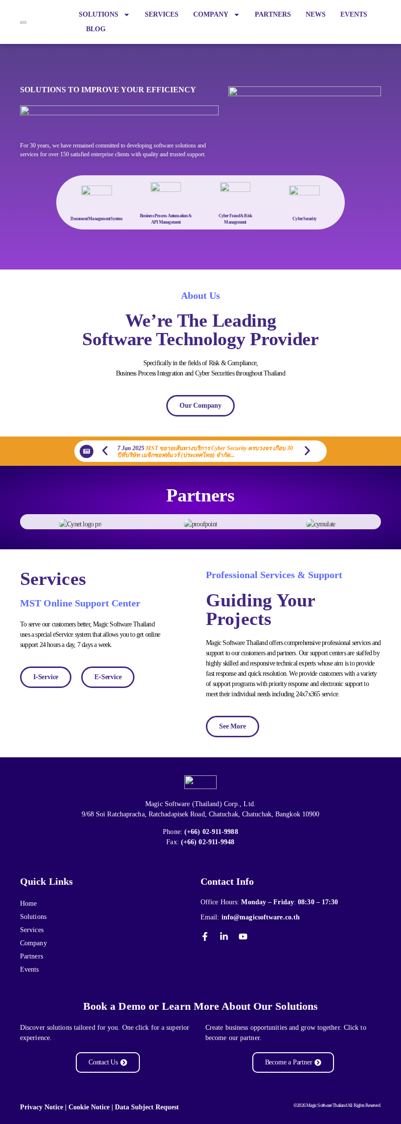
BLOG (96, 29)
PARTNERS (273, 14)
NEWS (316, 14)
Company (33, 943)
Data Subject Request (147, 1107)
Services (32, 930)
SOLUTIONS (98, 14)
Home (28, 903)
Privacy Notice (41, 1107)
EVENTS (353, 14)
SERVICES (161, 14)
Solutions (33, 916)
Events (29, 969)
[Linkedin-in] (224, 936)
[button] (105, 450)
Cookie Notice (89, 1107)
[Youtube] (243, 936)
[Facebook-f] (204, 936)
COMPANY (210, 14)
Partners (31, 956)
